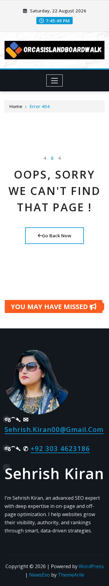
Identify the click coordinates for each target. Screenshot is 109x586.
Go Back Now (56, 235)
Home (15, 106)
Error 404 (40, 106)
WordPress (91, 566)
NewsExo (39, 574)
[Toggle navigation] (54, 80)
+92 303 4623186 (60, 448)
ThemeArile (71, 574)
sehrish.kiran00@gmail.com (54, 429)
